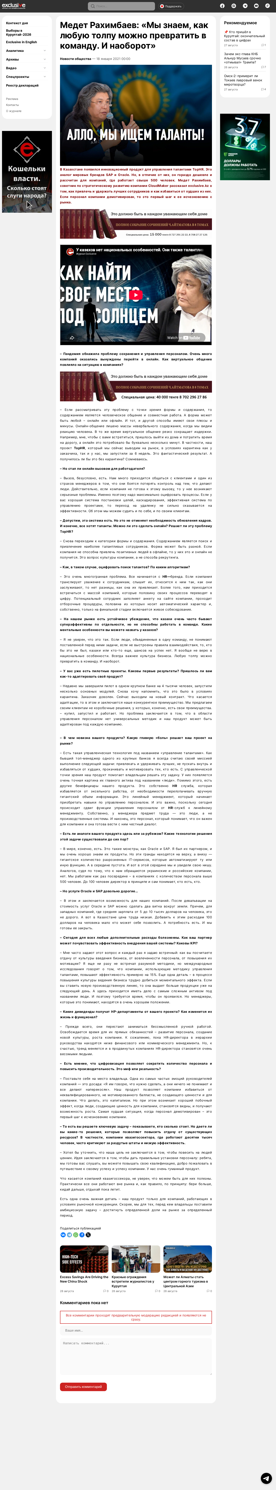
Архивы (12, 59)
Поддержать (173, 6)
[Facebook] (222, 7)
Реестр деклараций (22, 85)
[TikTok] (267, 7)
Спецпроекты (17, 77)
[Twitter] (88, 1234)
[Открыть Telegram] (266, 1478)
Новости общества (75, 59)
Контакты (12, 105)
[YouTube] (256, 7)
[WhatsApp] (75, 1234)
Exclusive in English (21, 42)
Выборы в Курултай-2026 (18, 32)
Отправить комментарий (83, 1387)
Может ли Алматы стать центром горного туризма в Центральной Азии (185, 1281)
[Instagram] (233, 7)
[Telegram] (245, 7)
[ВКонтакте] (63, 1234)
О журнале (13, 111)
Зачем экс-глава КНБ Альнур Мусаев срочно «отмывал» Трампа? (242, 58)
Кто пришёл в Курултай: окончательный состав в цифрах (244, 36)
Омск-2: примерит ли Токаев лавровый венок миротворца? (243, 80)
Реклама (12, 98)
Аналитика (15, 51)
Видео (11, 68)
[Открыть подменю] (44, 50)
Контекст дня (17, 23)
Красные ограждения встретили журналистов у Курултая (133, 1281)
